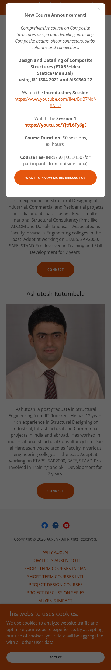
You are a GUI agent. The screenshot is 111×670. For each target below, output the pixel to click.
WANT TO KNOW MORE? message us (55, 178)
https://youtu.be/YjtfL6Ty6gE (55, 125)
